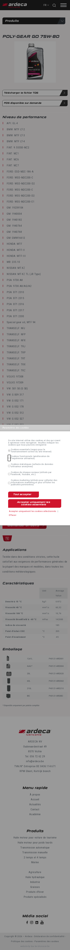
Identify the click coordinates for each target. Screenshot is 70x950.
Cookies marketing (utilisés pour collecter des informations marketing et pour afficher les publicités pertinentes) (34, 482)
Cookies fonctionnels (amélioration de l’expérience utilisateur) (30, 457)
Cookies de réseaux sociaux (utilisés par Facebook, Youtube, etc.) (31, 473)
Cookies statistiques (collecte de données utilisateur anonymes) (32, 465)
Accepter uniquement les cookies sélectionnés (32, 511)
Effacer (12, 515)
